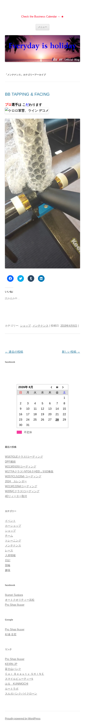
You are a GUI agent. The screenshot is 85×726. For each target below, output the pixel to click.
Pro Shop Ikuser (14, 604)
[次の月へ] (64, 387)
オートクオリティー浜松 (19, 599)
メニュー (42, 27)
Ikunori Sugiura (14, 594)
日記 (7, 560)
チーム (9, 535)
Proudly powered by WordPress (22, 718)
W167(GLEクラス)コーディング (24, 456)
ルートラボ (11, 688)
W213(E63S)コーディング (20, 466)
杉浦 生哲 (11, 634)
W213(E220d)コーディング (21, 486)
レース (9, 550)
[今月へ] (57, 387)
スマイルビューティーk (19, 678)
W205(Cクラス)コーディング (22, 491)
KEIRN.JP (11, 664)
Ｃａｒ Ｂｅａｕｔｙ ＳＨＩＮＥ (24, 673)
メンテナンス (40, 325)
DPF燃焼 (10, 461)
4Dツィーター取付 (16, 496)
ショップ (25, 325)
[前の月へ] (50, 387)
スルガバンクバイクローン (21, 693)
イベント (10, 520)
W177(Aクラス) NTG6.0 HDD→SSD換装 (29, 471)
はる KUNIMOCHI (16, 683)
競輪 (7, 565)
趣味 (7, 570)
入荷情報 (10, 555)
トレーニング (13, 540)
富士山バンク (13, 668)
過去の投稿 (14, 351)
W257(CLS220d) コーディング (23, 476)
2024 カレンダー (16, 481)
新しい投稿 (71, 351)
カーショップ (13, 525)
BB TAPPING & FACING (27, 94)
